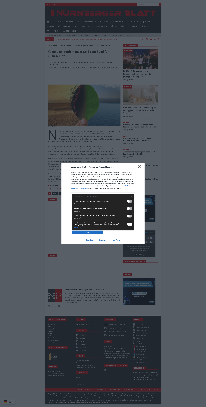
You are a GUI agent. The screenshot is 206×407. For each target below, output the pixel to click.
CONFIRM (88, 232)
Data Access (103, 240)
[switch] (129, 201)
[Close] (140, 167)
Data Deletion (90, 240)
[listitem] (103, 196)
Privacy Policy (115, 240)
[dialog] (103, 203)
